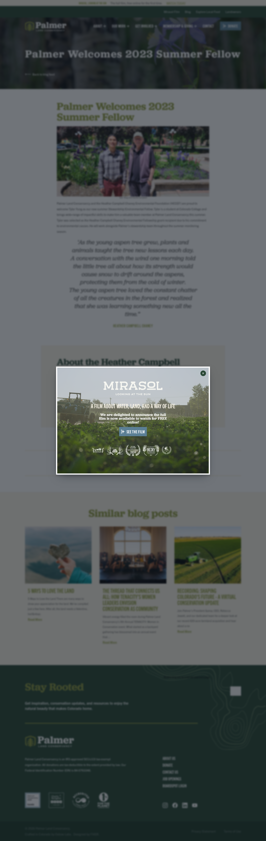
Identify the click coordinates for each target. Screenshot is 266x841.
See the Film (136, 431)
